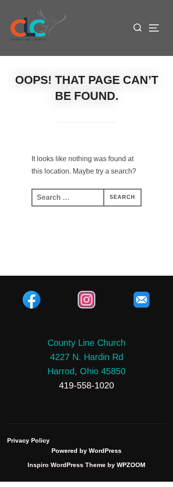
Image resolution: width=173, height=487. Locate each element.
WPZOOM (131, 464)
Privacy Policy (28, 440)
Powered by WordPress (86, 450)
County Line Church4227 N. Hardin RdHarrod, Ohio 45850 (86, 357)
